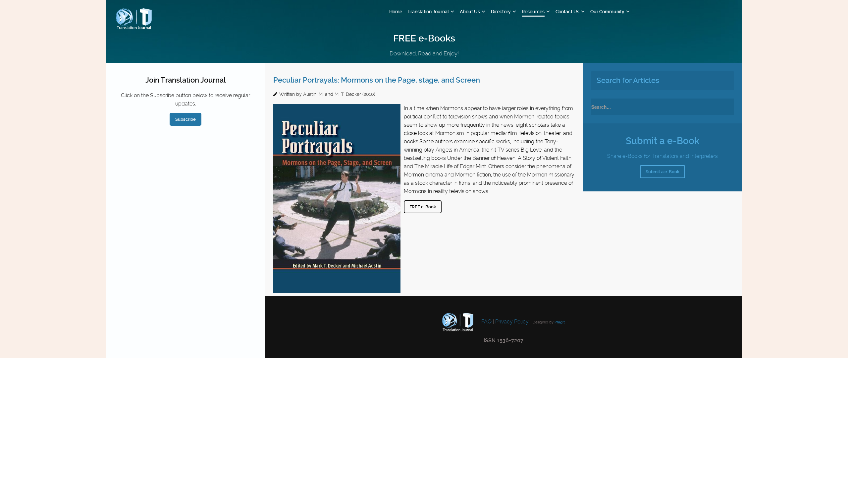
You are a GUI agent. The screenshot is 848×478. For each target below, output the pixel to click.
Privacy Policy (512, 322)
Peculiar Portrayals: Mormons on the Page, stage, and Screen (376, 80)
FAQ (486, 322)
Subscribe (185, 119)
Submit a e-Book (662, 171)
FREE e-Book (422, 206)
